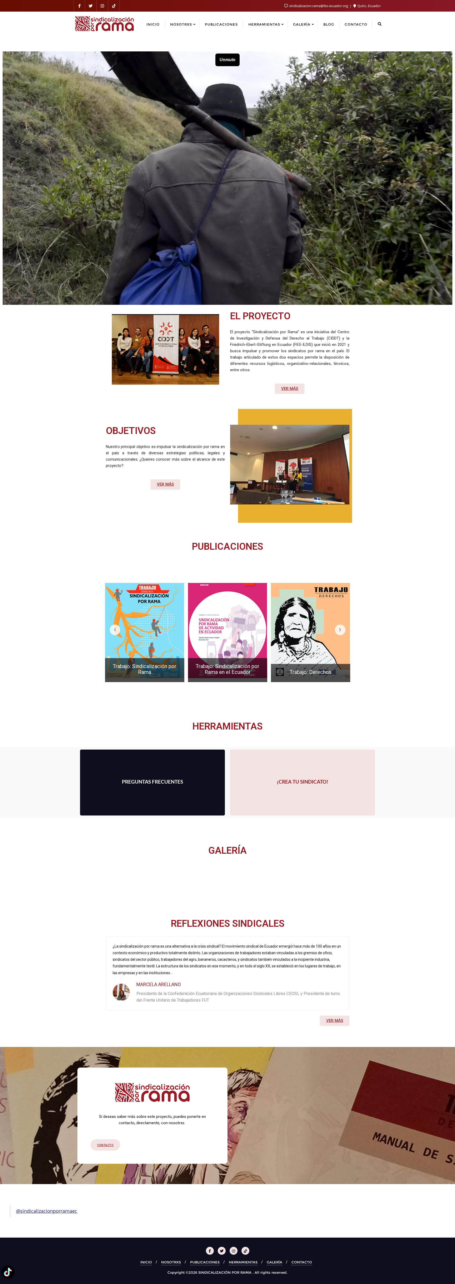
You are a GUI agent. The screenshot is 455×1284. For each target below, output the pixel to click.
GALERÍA (274, 1262)
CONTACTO (301, 1262)
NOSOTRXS (171, 1262)
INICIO (146, 1262)
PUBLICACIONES (205, 1262)
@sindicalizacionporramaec (46, 1211)
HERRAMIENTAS (243, 1262)
